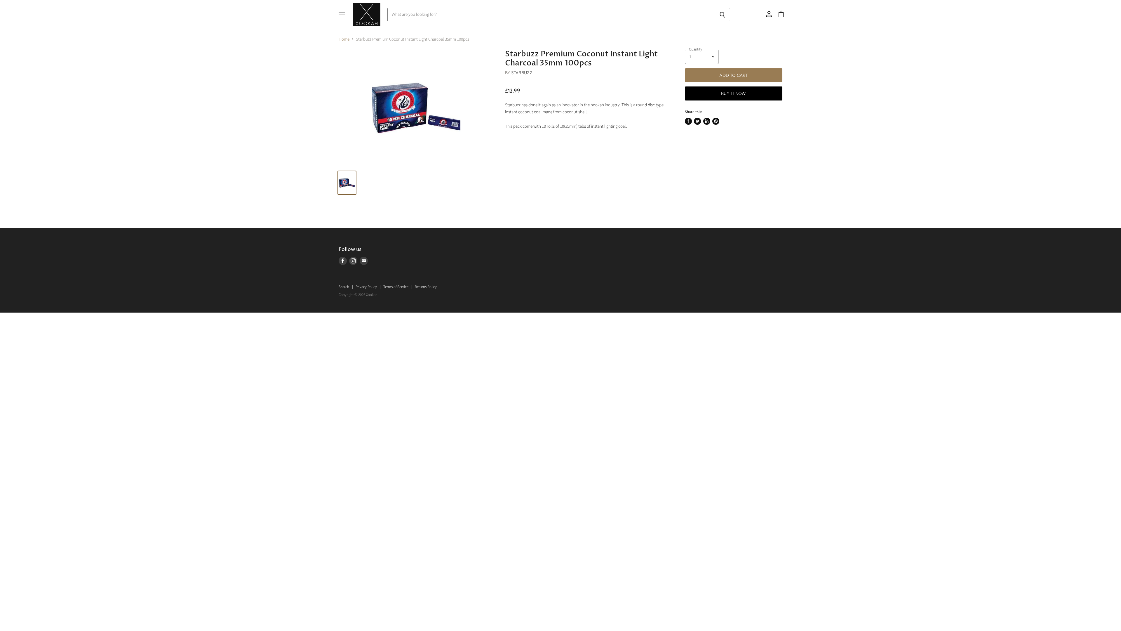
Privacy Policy (366, 287)
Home (344, 39)
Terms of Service (395, 287)
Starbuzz (521, 72)
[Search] (722, 14)
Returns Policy (426, 287)
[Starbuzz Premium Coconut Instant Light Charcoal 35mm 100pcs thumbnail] (347, 182)
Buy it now (733, 93)
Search (344, 287)
